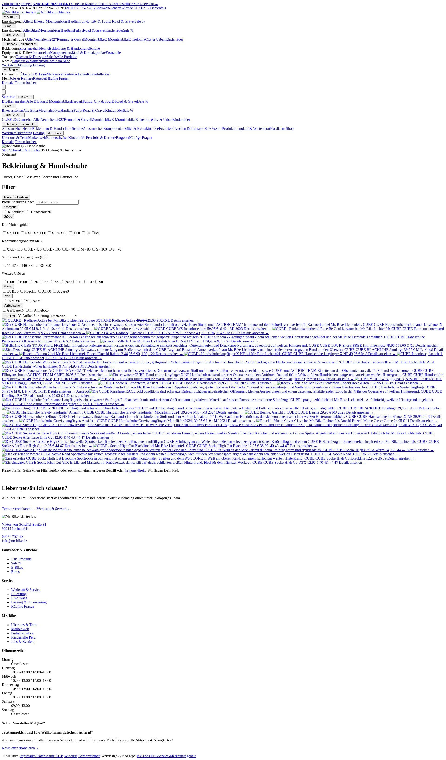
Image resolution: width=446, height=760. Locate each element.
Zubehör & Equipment (19, 44)
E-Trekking (136, 39)
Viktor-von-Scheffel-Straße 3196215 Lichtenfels (24, 526)
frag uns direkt (135, 470)
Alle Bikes (31, 30)
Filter (11, 316)
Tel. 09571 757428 (78, 8)
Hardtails (67, 30)
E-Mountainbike (116, 39)
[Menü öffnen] (4, 87)
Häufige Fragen (57, 78)
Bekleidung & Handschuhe (69, 48)
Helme (44, 48)
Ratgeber (39, 78)
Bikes (8, 26)
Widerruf (70, 756)
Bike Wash (19, 598)
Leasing (39, 65)
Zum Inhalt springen (17, 4)
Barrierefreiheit (89, 756)
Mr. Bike (10, 70)
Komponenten (60, 53)
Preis (7, 296)
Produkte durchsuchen (18, 202)
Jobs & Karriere (21, 78)
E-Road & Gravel (121, 21)
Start (5, 150)
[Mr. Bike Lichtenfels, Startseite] (36, 12)
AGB (59, 756)
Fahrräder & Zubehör (25, 150)
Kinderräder (114, 30)
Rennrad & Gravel (70, 39)
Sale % (139, 21)
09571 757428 (12, 536)
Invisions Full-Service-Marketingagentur (166, 756)
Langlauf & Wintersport (29, 61)
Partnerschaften (75, 74)
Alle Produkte (67, 57)
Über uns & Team (33, 74)
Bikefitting (24, 65)
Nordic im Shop (58, 61)
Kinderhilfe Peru (99, 74)
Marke (8, 286)
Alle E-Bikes (32, 21)
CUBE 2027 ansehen (17, 119)
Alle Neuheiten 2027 (41, 39)
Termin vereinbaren (18, 509)
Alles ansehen (29, 48)
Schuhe (94, 48)
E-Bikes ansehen (14, 101)
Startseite (8, 97)
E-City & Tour (97, 21)
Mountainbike (94, 39)
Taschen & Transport (31, 57)
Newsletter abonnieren (20, 748)
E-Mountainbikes (55, 21)
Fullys (78, 30)
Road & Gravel (94, 30)
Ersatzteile (113, 53)
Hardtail (73, 21)
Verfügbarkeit (12, 305)
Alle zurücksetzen (16, 197)
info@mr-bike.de (14, 541)
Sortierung (41, 316)
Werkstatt (9, 65)
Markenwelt (55, 74)
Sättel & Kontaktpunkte (88, 53)
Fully (83, 21)
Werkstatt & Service (53, 509)
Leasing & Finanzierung (29, 602)
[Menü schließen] (4, 92)
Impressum (28, 756)
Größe (8, 216)
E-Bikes (9, 17)
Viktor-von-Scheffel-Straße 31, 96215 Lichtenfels (129, 8)
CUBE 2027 (12, 35)
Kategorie (10, 207)
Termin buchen (26, 83)
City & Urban (155, 39)
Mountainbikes (50, 30)
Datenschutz (45, 756)
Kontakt (8, 83)
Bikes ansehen (12, 110)
